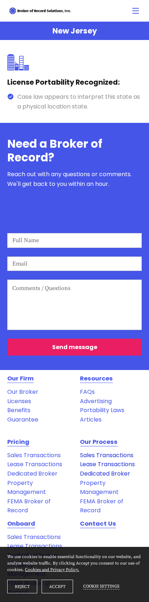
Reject (22, 586)
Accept (57, 586)
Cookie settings (101, 586)
